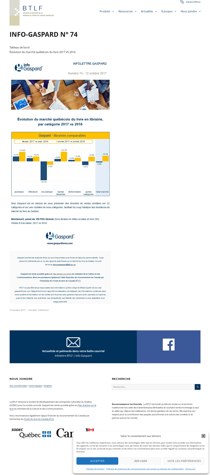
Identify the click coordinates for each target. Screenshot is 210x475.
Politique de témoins (95, 468)
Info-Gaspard (83, 355)
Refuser (140, 461)
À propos (167, 11)
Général (32, 310)
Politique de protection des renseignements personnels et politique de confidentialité (145, 468)
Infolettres (43, 310)
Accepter (97, 461)
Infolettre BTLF (64, 355)
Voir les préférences (184, 461)
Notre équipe (35, 385)
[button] (203, 436)
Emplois (48, 385)
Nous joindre (189, 11)
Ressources (125, 11)
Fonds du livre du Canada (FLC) (39, 419)
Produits (105, 11)
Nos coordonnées (18, 385)
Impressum (190, 468)
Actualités (147, 11)
